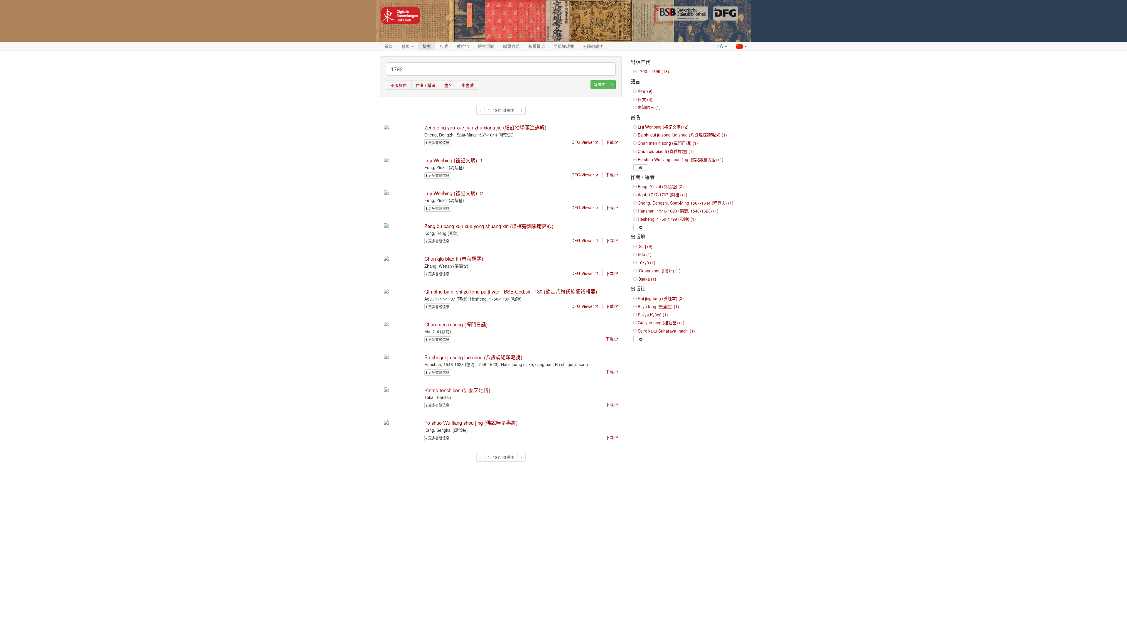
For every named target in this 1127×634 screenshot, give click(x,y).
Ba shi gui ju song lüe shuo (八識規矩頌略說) (473, 357)
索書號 (467, 85)
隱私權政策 (564, 46)
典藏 (444, 46)
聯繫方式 (511, 46)
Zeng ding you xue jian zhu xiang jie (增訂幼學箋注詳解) (485, 127)
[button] (722, 46)
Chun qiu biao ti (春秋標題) (453, 258)
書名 (448, 85)
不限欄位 (398, 85)
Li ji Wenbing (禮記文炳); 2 (453, 193)
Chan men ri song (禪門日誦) (456, 324)
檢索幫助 (486, 46)
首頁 (388, 46)
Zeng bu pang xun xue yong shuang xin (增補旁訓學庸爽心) (489, 226)
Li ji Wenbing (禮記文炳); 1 (453, 160)
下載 (609, 142)
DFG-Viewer (582, 142)
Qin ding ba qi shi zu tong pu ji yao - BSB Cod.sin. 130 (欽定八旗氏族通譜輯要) (510, 291)
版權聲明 (536, 46)
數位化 (463, 46)
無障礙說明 (593, 46)
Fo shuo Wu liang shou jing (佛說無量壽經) (471, 422)
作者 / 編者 (426, 85)
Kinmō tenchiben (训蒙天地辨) (457, 390)
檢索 (427, 46)
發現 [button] (406, 46)
